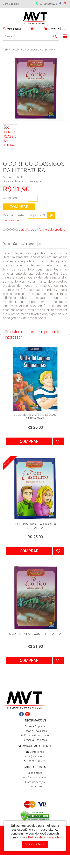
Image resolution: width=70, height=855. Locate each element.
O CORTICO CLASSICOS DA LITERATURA (33, 49)
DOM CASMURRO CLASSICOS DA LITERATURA (35, 526)
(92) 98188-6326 (47, 3)
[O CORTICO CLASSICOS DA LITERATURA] (35, 88)
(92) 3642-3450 (36, 756)
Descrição (10, 244)
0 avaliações (27, 229)
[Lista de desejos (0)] (32, 28)
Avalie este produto (52, 229)
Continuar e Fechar (35, 844)
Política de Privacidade (35, 735)
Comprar (19, 206)
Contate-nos (36, 751)
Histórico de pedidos (35, 777)
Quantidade (10, 198)
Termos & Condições (35, 739)
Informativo (35, 786)
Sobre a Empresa (35, 726)
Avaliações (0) (31, 244)
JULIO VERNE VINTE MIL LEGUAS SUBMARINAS (35, 416)
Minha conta (35, 772)
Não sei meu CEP (12, 220)
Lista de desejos (35, 782)
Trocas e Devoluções (35, 730)
